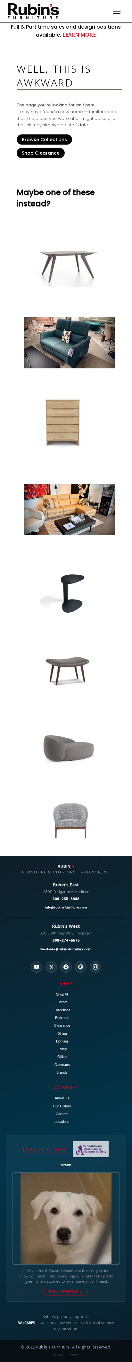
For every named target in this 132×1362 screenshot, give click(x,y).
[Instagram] (95, 967)
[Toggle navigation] (116, 11)
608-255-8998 (66, 898)
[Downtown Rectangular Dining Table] (69, 262)
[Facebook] (66, 967)
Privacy (58, 1354)
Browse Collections (44, 139)
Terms (74, 1354)
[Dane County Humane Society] (90, 1149)
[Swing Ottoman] (69, 669)
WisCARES (26, 1322)
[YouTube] (36, 967)
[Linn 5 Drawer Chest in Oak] (69, 423)
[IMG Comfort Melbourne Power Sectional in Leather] (69, 509)
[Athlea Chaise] (69, 744)
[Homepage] (33, 11)
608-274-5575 (66, 940)
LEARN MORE (79, 34)
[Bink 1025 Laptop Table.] (69, 593)
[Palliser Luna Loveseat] (69, 342)
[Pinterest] (81, 967)
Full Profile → (66, 1292)
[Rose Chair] (69, 820)
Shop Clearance (41, 153)
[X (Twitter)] (51, 967)
